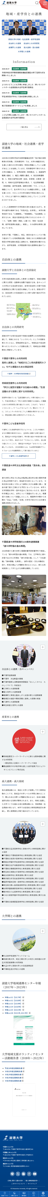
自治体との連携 (15, 43)
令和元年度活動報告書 (13, 1071)
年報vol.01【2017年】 (13, 997)
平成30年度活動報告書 (13, 1068)
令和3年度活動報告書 (13, 1077)
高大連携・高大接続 (31, 47)
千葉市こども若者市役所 (18, 456)
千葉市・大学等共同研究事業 (18, 373)
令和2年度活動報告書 (13, 1074)
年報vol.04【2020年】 (13, 1006)
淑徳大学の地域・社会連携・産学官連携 (24, 39)
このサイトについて (18, 1183)
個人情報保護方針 (32, 1180)
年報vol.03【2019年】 (13, 1003)
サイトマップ (32, 1183)
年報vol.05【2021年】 (13, 1010)
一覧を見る (24, 127)
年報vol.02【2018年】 (13, 1000)
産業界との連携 (15, 47)
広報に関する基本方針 (15, 1180)
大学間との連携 (24, 51)
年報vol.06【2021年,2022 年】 (16, 1013)
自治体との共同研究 (31, 43)
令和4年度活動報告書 (13, 1081)
